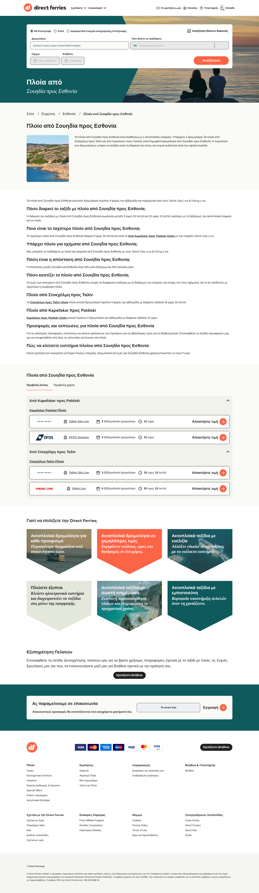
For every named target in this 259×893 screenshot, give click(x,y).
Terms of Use (139, 830)
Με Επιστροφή (42, 31)
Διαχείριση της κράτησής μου (148, 770)
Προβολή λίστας (37, 385)
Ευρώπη (48, 114)
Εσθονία (69, 114)
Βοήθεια (189, 770)
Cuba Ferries (192, 820)
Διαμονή (83, 770)
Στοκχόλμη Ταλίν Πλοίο (46, 461)
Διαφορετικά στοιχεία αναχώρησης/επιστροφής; (98, 31)
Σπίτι (30, 114)
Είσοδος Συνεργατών (91, 825)
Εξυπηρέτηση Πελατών (39, 775)
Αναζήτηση (211, 60)
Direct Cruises (193, 825)
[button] (129, 401)
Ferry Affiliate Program (91, 820)
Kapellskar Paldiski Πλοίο (47, 410)
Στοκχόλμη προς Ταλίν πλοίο (49, 302)
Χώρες (30, 770)
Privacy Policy (140, 825)
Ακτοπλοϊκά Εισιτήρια (38, 800)
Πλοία (188, 835)
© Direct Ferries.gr (36, 866)
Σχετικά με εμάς (35, 840)
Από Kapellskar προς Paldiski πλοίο (151, 236)
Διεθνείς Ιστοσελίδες (38, 835)
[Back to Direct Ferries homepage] (45, 8)
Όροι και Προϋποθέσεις (145, 835)
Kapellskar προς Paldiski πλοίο (47, 317)
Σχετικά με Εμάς (35, 820)
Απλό (61, 31)
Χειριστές (32, 780)
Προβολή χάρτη (64, 385)
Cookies (136, 820)
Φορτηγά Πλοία (87, 775)
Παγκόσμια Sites (36, 825)
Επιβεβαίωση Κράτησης (145, 775)
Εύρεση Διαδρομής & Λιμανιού (43, 785)
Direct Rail (191, 830)
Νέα (29, 830)
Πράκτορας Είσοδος (90, 830)
